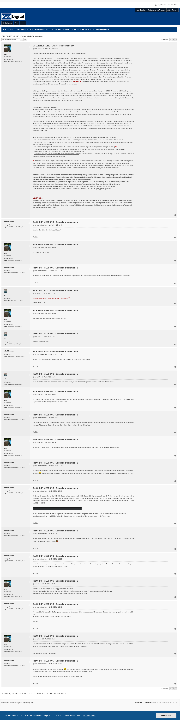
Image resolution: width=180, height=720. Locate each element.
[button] (176, 39)
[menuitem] (5, 702)
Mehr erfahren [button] (89, 715)
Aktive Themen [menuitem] (172, 10)
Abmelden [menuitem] (173, 5)
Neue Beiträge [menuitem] (141, 10)
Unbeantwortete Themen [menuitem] (156, 10)
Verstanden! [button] (166, 716)
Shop (16, 23)
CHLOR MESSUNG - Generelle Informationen (22, 36)
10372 (11, 59)
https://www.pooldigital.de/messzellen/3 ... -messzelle (50, 298)
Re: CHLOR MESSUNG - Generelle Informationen (55, 222)
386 (10, 298)
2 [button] (173, 40)
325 (10, 225)
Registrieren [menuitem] (161, 5)
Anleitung (76, 82)
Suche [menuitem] (23, 23)
